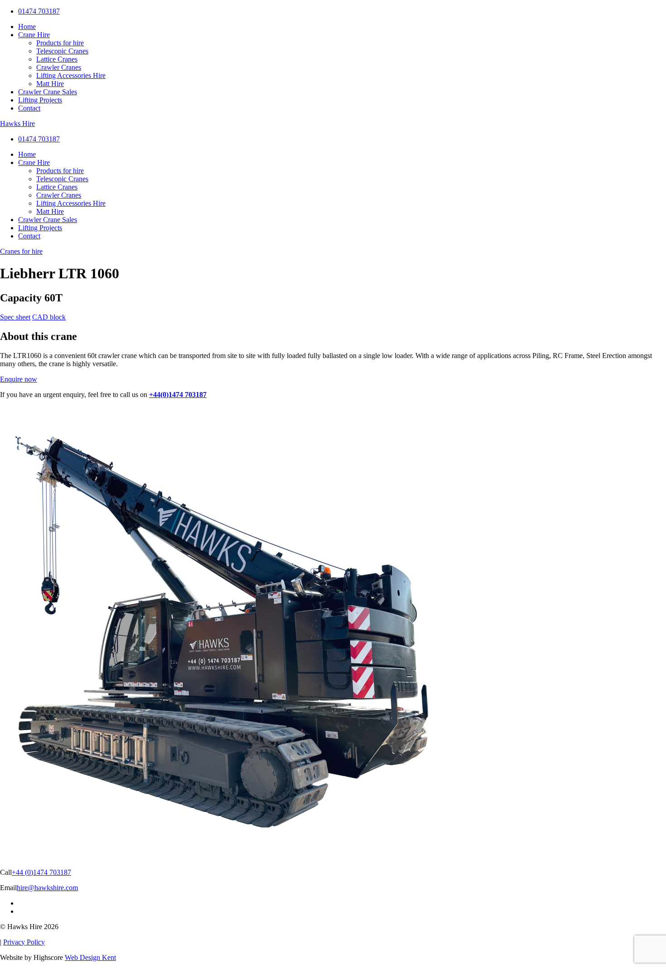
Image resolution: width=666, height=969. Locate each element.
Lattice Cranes (56, 59)
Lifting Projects (40, 100)
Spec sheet (15, 317)
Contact (29, 108)
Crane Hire (34, 35)
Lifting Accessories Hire (71, 75)
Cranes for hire (21, 251)
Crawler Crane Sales (47, 92)
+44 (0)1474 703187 (41, 872)
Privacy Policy (24, 942)
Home (27, 26)
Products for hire (60, 43)
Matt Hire (50, 83)
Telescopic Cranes (62, 51)
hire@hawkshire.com (47, 887)
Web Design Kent (90, 957)
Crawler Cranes (58, 67)
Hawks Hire (17, 123)
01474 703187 (39, 11)
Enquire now (18, 379)
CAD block (49, 317)
